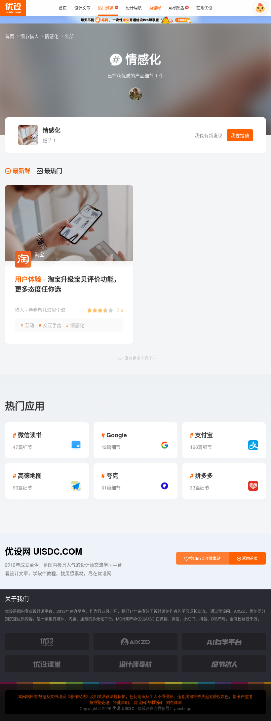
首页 (10, 36)
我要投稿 (240, 135)
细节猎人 (30, 36)
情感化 (52, 36)
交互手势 (50, 325)
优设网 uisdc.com (43, 551)
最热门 (52, 170)
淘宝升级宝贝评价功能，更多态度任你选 (67, 284)
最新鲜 (20, 170)
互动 (27, 325)
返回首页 (249, 558)
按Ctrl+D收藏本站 (204, 558)
